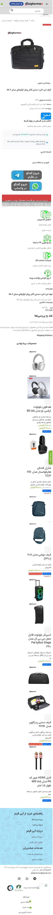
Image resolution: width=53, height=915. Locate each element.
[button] (50, 52)
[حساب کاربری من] (4, 3)
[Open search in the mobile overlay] (25, 10)
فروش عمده (49, 456)
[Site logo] (32, 4)
